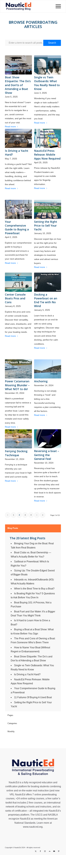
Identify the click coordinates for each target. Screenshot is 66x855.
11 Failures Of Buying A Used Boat (33, 697)
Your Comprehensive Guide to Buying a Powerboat (17, 227)
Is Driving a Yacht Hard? (27, 674)
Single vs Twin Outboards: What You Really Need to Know (47, 83)
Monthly (11, 731)
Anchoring (41, 381)
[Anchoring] (47, 368)
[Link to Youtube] (54, 851)
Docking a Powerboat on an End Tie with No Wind (45, 300)
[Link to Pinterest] (58, 851)
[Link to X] (35, 851)
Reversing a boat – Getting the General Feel (46, 454)
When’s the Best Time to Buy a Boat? (34, 588)
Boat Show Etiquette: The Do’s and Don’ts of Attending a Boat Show (18, 85)
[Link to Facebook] (40, 851)
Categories (12, 723)
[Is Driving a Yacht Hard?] (18, 138)
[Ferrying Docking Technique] (18, 439)
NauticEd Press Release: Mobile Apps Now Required (47, 154)
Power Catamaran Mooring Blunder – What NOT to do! (17, 385)
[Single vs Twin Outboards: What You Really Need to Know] (47, 65)
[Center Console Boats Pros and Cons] (18, 282)
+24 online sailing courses (30, 798)
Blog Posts (13, 528)
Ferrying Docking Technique (16, 453)
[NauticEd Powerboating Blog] (22, 6)
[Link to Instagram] (45, 851)
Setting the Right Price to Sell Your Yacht (45, 225)
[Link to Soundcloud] (49, 851)
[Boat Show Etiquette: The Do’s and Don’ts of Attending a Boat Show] (18, 65)
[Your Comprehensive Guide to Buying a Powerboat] (18, 209)
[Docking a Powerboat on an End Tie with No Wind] (47, 282)
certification (20, 810)
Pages (10, 715)
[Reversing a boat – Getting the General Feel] (47, 438)
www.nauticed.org (33, 826)
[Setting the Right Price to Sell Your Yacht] (47, 209)
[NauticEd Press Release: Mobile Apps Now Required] (47, 138)
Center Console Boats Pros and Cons (15, 298)
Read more (10, 126)
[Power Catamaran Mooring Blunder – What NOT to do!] (18, 368)
